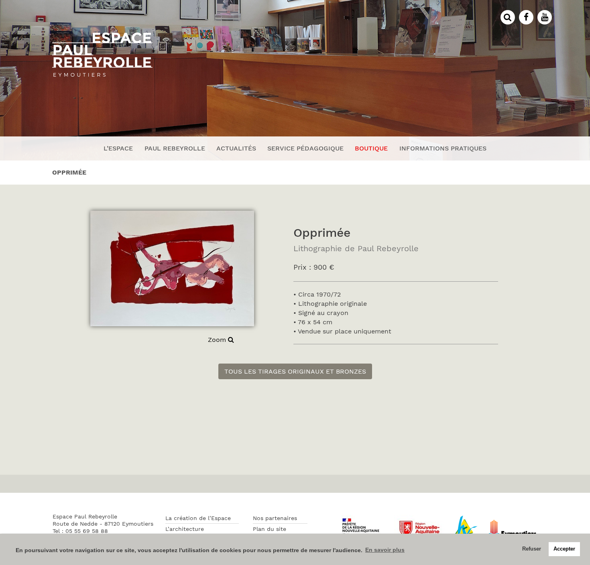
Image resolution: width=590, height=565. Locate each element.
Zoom (218, 339)
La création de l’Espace (198, 518)
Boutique (371, 148)
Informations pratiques (442, 148)
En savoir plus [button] (385, 550)
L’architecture (184, 529)
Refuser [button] (531, 549)
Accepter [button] (564, 549)
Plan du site (269, 529)
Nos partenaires (275, 518)
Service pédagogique (305, 148)
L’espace (118, 148)
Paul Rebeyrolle (174, 148)
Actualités (236, 148)
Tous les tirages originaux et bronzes (295, 371)
